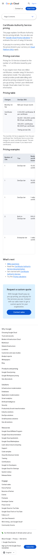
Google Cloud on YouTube (10, 508)
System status (6, 472)
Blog (3, 363)
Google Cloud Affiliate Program (12, 431)
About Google (6, 539)
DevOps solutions (7, 415)
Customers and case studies (11, 353)
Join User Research (8, 518)
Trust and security (8, 336)
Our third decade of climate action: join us (18, 533)
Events (4, 495)
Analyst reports (7, 356)
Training (4, 458)
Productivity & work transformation (13, 408)
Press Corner (6, 505)
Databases (5, 391)
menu (3, 3)
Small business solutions (10, 419)
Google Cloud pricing (8, 372)
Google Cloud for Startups (10, 468)
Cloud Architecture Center (10, 455)
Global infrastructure (8, 346)
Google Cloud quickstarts (10, 438)
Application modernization (10, 395)
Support (4, 448)
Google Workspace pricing (10, 375)
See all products (7, 379)
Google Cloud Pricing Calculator (18, 38)
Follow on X (5, 515)
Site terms (23, 539)
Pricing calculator (19, 277)
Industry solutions (7, 412)
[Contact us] (19, 8)
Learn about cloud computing (11, 445)
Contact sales (6, 484)
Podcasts (5, 498)
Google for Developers (9, 465)
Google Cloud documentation (11, 435)
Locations (5, 349)
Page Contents (9, 17)
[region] (19, 114)
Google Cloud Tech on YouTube (12, 511)
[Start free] (31, 8)
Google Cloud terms (9, 542)
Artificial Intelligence (8, 402)
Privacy (15, 539)
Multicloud (5, 343)
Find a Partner (6, 488)
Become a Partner (8, 491)
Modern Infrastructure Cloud (11, 339)
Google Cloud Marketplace (10, 441)
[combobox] (9, 552)
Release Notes (6, 475)
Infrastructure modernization (11, 388)
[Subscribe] (30, 546)
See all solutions (7, 422)
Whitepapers (6, 360)
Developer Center (7, 501)
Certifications (6, 462)
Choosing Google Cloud (9, 332)
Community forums (8, 525)
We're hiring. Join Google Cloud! (12, 522)
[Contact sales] (19, 312)
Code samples (6, 451)
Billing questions (13, 264)
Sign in (34, 3)
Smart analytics (7, 398)
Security (4, 405)
